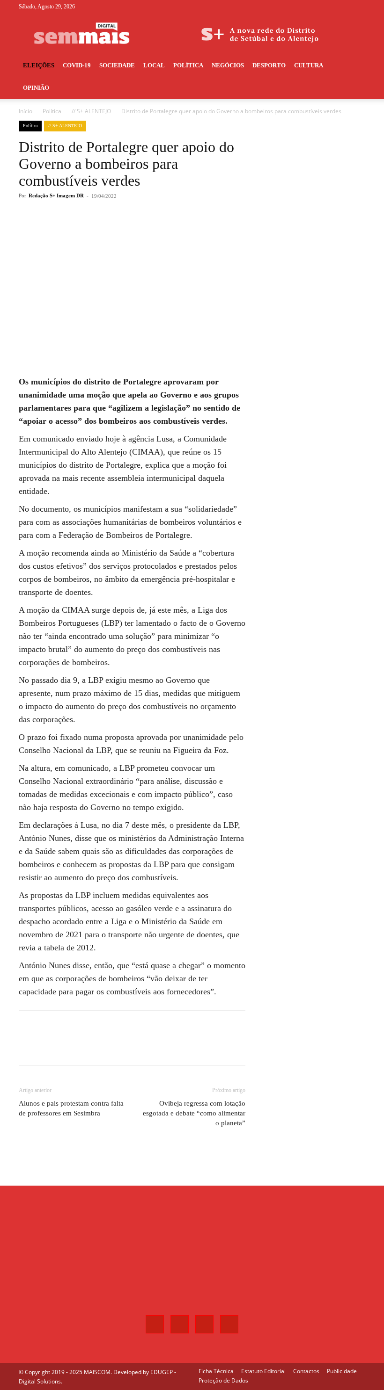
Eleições (38, 65)
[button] (354, 65)
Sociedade (117, 65)
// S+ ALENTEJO (91, 111)
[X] (343, 6)
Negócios (228, 65)
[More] (174, 233)
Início (25, 111)
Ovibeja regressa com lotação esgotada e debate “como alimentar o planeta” (194, 1113)
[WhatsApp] (151, 233)
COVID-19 (77, 65)
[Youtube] (358, 6)
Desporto (269, 65)
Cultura (308, 65)
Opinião (36, 87)
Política (188, 65)
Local (154, 65)
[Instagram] (327, 6)
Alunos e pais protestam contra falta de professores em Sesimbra (71, 1108)
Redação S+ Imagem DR (56, 195)
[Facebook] (312, 6)
